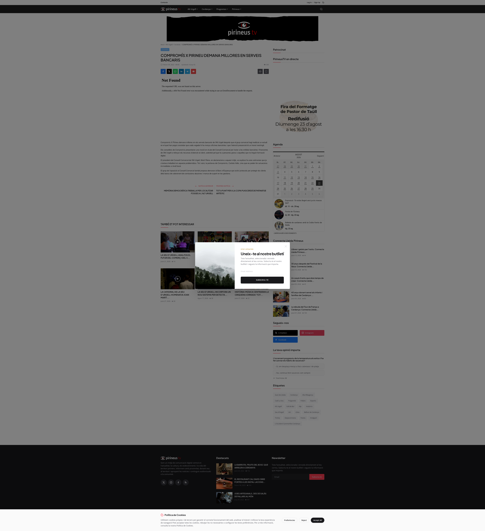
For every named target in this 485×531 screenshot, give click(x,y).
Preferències (289, 520)
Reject (304, 520)
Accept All (317, 520)
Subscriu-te (262, 280)
